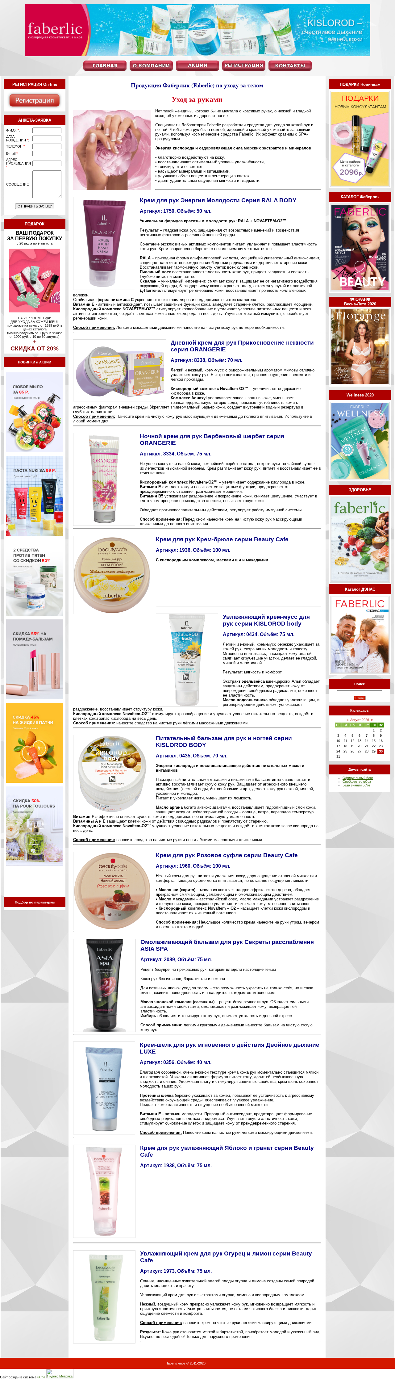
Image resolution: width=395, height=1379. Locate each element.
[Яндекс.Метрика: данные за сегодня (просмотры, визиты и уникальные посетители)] (59, 1373)
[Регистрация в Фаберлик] (34, 109)
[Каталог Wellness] (360, 478)
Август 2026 (359, 720)
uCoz (41, 1377)
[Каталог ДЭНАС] (360, 672)
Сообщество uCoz (357, 781)
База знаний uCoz (357, 785)
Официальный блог (358, 778)
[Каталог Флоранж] (360, 384)
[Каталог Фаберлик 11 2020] (360, 290)
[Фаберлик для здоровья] (360, 581)
